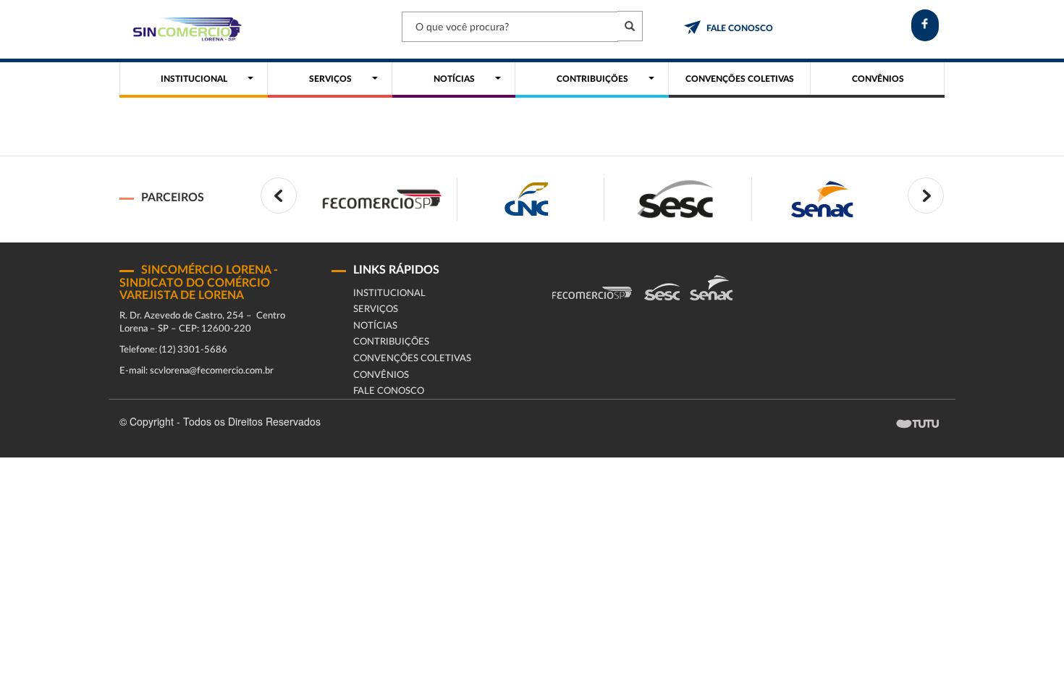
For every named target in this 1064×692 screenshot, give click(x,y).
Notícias (375, 326)
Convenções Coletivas (412, 358)
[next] (926, 195)
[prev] (279, 195)
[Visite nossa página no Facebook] (925, 25)
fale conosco (739, 28)
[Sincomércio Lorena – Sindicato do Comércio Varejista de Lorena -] (184, 29)
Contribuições (391, 342)
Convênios (381, 375)
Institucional (389, 293)
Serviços (375, 309)
